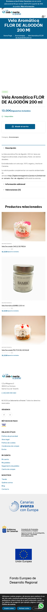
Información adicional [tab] (15, 184)
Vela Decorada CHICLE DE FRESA (14, 247)
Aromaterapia (20, 36)
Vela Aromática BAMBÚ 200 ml (13, 306)
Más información (27, 6)
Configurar (38, 608)
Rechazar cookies (24, 608)
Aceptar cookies (9, 608)
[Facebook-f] (4, 414)
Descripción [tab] (10, 148)
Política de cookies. (9, 604)
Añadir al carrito (22, 127)
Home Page (8, 36)
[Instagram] (10, 414)
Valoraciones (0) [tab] (13, 190)
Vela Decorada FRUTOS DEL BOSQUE (15, 350)
